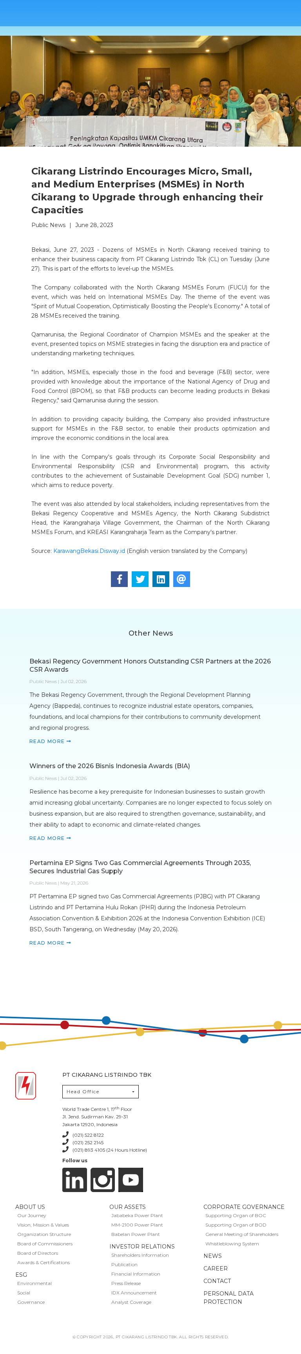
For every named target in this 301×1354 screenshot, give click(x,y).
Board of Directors (37, 1253)
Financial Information (135, 1274)
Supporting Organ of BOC (235, 1215)
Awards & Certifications (43, 1262)
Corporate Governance (244, 1206)
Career (215, 1268)
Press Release (126, 1283)
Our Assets (127, 1206)
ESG (21, 1274)
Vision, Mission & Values (43, 1225)
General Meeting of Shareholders (241, 1234)
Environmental (34, 1283)
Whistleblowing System (232, 1244)
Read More (48, 741)
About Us (30, 1206)
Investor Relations (142, 1246)
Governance (31, 1302)
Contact (217, 1281)
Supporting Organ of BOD (236, 1225)
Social (23, 1293)
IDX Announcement (134, 1293)
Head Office (83, 1091)
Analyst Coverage (131, 1302)
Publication (124, 1264)
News (212, 1255)
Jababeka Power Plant (137, 1215)
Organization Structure (44, 1234)
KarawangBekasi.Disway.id (89, 550)
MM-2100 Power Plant (137, 1225)
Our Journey (31, 1215)
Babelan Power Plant (135, 1234)
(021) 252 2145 (88, 1142)
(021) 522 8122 (88, 1135)
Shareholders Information (140, 1255)
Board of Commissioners (45, 1244)
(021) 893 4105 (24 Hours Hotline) (110, 1150)
